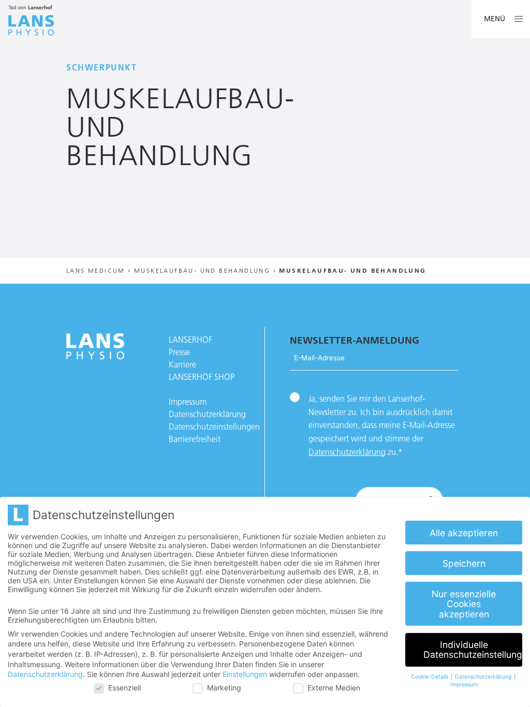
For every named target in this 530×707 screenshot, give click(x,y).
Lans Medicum (95, 270)
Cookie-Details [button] (430, 676)
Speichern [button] (464, 563)
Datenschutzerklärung (207, 414)
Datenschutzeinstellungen (214, 426)
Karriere (182, 364)
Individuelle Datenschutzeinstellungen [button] (472, 649)
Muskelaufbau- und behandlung (202, 270)
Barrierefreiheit (194, 439)
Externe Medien (333, 687)
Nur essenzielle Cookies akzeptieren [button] (464, 604)
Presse (179, 352)
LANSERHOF (190, 339)
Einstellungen (245, 674)
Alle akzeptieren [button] (464, 532)
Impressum (188, 401)
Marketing (224, 687)
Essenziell (124, 687)
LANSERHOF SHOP (201, 377)
